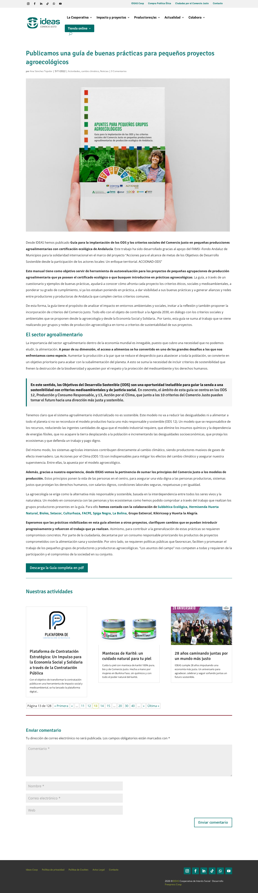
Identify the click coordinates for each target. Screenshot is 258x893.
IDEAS (176, 881)
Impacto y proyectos (111, 17)
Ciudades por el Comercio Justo (192, 3)
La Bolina (120, 513)
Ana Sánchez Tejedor (41, 71)
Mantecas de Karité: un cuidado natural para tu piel (126, 656)
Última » (153, 706)
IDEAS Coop (137, 3)
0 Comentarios (119, 71)
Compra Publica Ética (159, 3)
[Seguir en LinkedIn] (41, 3)
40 (133, 706)
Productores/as (145, 17)
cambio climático (90, 71)
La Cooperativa (78, 17)
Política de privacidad (53, 869)
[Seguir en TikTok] (47, 3)
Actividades (74, 71)
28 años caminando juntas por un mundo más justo (201, 656)
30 (126, 706)
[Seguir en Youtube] (60, 3)
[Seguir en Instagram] (28, 3)
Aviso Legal (99, 869)
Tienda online (77, 28)
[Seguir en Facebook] (34, 3)
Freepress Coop (173, 884)
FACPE (86, 513)
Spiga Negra (102, 513)
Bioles (44, 513)
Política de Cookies (78, 869)
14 (102, 706)
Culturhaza (71, 513)
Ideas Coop (32, 869)
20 (120, 706)
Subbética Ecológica (172, 507)
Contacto (218, 3)
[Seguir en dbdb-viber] (66, 3)
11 (82, 706)
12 (89, 706)
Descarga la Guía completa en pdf (57, 568)
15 (108, 706)
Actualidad (173, 17)
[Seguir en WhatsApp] (54, 3)
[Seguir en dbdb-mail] (73, 3)
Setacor (56, 513)
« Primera (61, 706)
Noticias (104, 71)
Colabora (195, 17)
